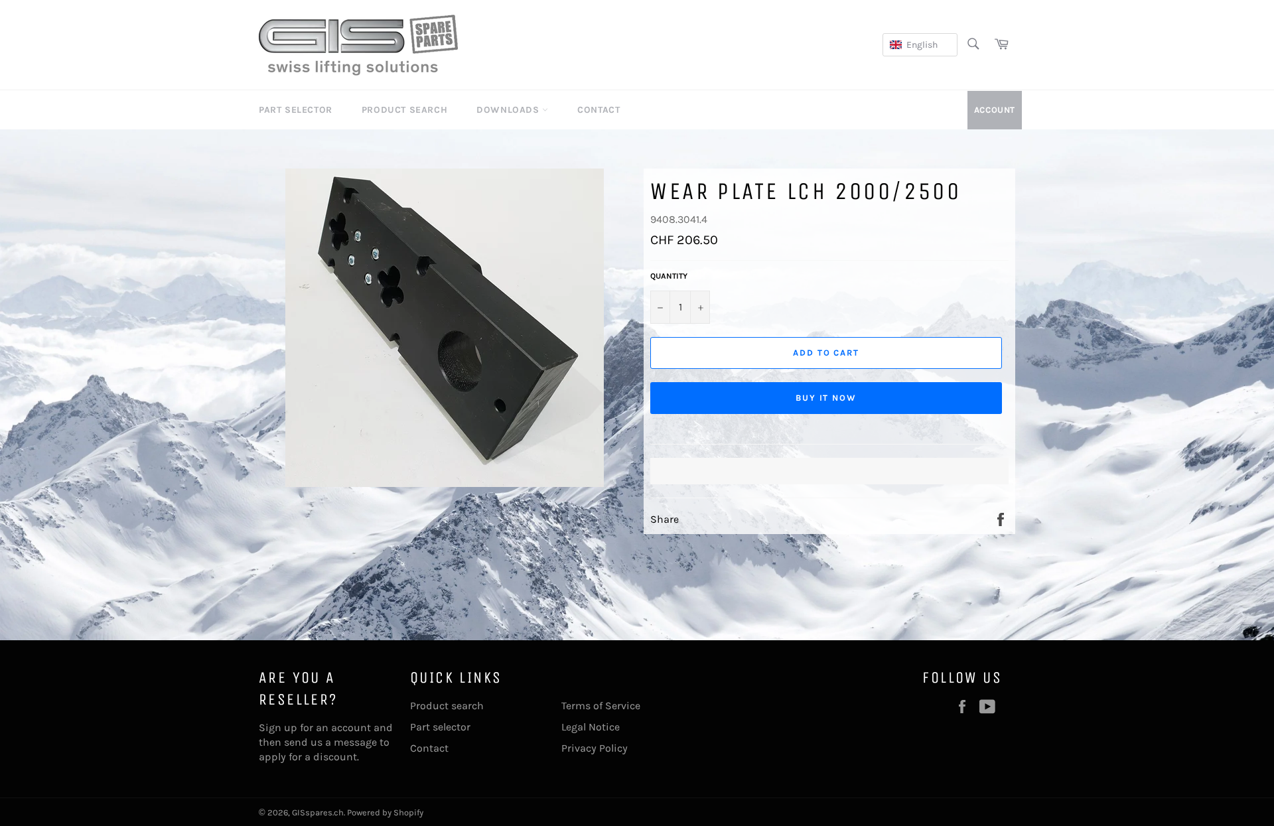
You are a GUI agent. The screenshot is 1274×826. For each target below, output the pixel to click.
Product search (447, 705)
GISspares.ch (318, 812)
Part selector (440, 727)
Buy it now (826, 398)
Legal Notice (590, 727)
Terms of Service (600, 705)
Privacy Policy (594, 748)
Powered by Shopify (385, 812)
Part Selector (295, 109)
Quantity (668, 276)
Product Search (404, 109)
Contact (598, 109)
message (355, 742)
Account (994, 110)
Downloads (509, 109)
